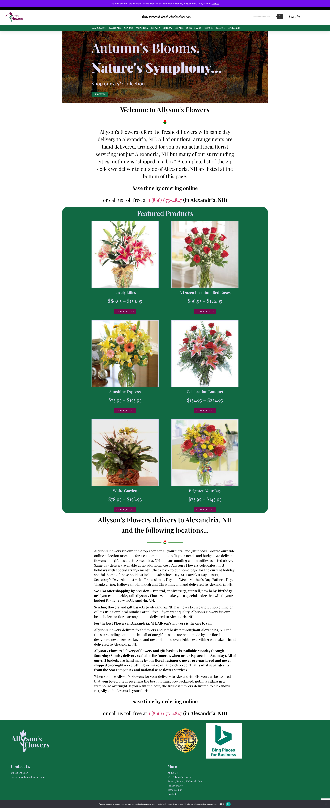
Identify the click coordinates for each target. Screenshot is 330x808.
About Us (173, 772)
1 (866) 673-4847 (165, 199)
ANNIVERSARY (142, 28)
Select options (125, 311)
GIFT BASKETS (234, 28)
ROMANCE (208, 28)
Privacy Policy (175, 785)
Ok (228, 804)
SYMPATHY (155, 28)
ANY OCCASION (99, 28)
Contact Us (174, 794)
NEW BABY (128, 28)
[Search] (280, 16)
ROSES (189, 28)
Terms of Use (175, 789)
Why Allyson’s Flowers (180, 776)
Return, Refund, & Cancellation (185, 781)
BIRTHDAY (167, 28)
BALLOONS (220, 28)
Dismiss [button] (215, 3)
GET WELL (179, 28)
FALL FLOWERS (115, 28)
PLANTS (197, 28)
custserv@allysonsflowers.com (28, 776)
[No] (326, 804)
